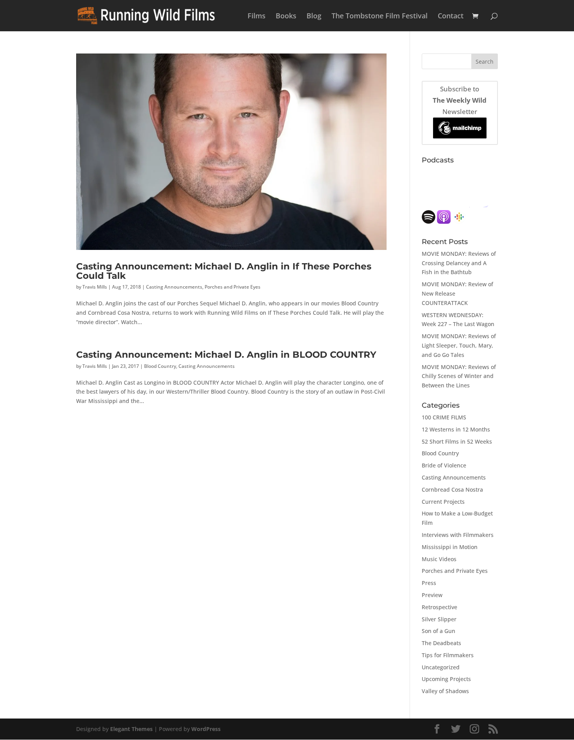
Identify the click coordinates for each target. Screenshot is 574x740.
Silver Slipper (439, 619)
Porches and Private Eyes (232, 287)
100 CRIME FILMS (444, 417)
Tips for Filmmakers (448, 655)
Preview (432, 595)
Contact (450, 16)
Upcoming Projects (446, 679)
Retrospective (439, 607)
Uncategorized (441, 667)
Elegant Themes (131, 729)
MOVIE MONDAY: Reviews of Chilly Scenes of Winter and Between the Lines (459, 376)
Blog (314, 16)
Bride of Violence (444, 465)
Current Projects (443, 501)
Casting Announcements (174, 287)
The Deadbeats (441, 643)
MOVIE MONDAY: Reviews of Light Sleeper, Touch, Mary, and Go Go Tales (459, 345)
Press (429, 583)
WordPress (206, 729)
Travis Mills (94, 287)
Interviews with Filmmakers (458, 535)
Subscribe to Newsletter (460, 100)
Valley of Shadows (445, 691)
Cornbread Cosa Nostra (452, 489)
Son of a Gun (438, 631)
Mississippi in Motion (450, 547)
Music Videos (439, 559)
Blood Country (160, 366)
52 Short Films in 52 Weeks (457, 441)
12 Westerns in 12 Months (456, 429)
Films (257, 16)
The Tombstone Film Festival (380, 16)
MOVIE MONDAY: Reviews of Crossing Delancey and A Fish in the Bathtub (459, 263)
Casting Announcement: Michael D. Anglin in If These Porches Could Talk (223, 270)
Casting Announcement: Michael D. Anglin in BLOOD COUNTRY (226, 354)
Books (286, 16)
